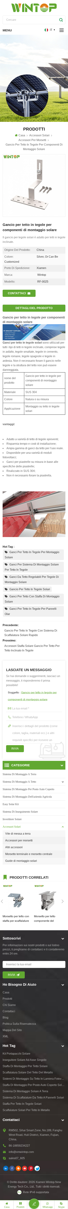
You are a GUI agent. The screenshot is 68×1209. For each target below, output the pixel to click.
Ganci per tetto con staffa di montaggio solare (32, 599)
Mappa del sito (12, 1030)
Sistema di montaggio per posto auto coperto (28, 789)
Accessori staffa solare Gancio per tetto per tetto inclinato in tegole (32, 648)
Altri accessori (14, 847)
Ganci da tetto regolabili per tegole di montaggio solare (32, 579)
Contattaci (17, 293)
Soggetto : (32, 696)
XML (5, 1036)
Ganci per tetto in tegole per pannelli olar (30, 611)
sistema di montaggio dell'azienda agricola (27, 796)
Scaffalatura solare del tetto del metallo (28, 1072)
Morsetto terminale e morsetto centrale (28, 854)
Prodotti (7, 998)
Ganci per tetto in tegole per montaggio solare (32, 555)
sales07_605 (17, 1158)
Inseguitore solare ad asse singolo (24, 1059)
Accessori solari (12, 826)
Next (63, 901)
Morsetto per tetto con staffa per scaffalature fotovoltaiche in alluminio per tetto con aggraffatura (16, 919)
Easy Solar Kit (11, 804)
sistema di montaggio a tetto (19, 781)
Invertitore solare (12, 819)
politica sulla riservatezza (19, 1023)
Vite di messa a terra (18, 833)
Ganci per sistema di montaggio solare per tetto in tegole (32, 567)
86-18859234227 (19, 1145)
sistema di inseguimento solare (20, 811)
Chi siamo (9, 1004)
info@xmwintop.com (21, 1151)
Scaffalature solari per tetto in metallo (26, 1110)
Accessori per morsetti (19, 840)
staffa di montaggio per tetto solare (25, 1066)
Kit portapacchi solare (16, 1053)
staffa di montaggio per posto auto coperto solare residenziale (34, 1084)
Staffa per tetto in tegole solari (22, 1103)
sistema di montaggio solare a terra (25, 1091)
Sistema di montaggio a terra (19, 774)
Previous (2, 901)
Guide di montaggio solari (21, 860)
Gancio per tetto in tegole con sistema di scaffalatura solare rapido (30, 633)
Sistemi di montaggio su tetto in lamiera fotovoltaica (34, 1078)
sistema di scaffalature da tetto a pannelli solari (33, 1097)
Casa (21, 135)
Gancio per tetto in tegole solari (29, 589)
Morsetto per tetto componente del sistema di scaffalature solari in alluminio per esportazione (48, 919)
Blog (5, 1017)
